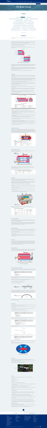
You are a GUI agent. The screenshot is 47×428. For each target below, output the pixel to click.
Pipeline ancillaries (9, 424)
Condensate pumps (9, 419)
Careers (34, 417)
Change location (11, 426)
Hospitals (17, 418)
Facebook (38, 426)
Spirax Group (34, 419)
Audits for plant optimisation (28, 416)
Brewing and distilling (18, 417)
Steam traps (8, 425)
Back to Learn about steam (24, 32)
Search (40, 1)
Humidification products (9, 422)
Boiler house (8, 416)
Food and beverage (18, 416)
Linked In (35, 426)
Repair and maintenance (27, 418)
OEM (16, 419)
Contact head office (35, 418)
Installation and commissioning (28, 417)
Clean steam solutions (9, 417)
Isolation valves (8, 423)
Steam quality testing (27, 419)
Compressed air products (9, 418)
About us (34, 416)
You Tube (40, 426)
